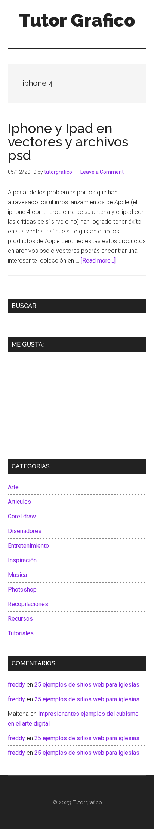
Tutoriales (21, 633)
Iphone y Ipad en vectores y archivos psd (68, 141)
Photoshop (22, 589)
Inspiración (22, 560)
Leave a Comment (102, 172)
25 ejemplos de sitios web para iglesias (86, 684)
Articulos (19, 501)
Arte (13, 487)
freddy (16, 684)
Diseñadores (24, 531)
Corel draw (22, 516)
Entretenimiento (28, 545)
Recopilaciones (28, 604)
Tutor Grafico (77, 20)
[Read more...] (98, 260)
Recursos (20, 618)
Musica (17, 574)
